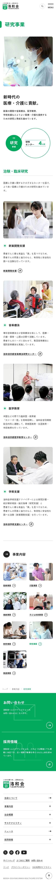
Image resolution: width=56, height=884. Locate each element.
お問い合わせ (37, 860)
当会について (10, 798)
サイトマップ (9, 860)
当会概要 (8, 814)
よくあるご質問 (23, 860)
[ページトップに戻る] (49, 876)
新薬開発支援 (10, 270)
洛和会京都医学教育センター (17, 437)
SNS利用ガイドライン (41, 867)
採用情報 (8, 839)
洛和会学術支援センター (15, 524)
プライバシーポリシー (20, 867)
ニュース (8, 831)
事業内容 (19, 554)
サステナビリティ (13, 823)
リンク (6, 867)
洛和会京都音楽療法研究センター (20, 354)
